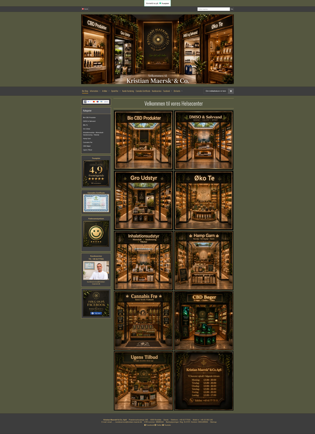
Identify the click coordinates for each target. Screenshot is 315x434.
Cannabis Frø (87, 142)
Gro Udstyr (86, 129)
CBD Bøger (87, 146)
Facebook (150, 425)
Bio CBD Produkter (89, 117)
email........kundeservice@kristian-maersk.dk (124, 422)
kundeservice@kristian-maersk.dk (96, 283)
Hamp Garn (87, 138)
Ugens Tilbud (87, 150)
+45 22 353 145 (206, 420)
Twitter (159, 425)
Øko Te (85, 125)
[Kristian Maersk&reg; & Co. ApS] (157, 49)
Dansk (86, 9)
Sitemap (213, 422)
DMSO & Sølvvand (89, 121)
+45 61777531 (185, 420)
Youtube (167, 425)
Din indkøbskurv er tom (216, 91)
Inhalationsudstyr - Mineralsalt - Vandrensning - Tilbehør (93, 134)
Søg (232, 9)
